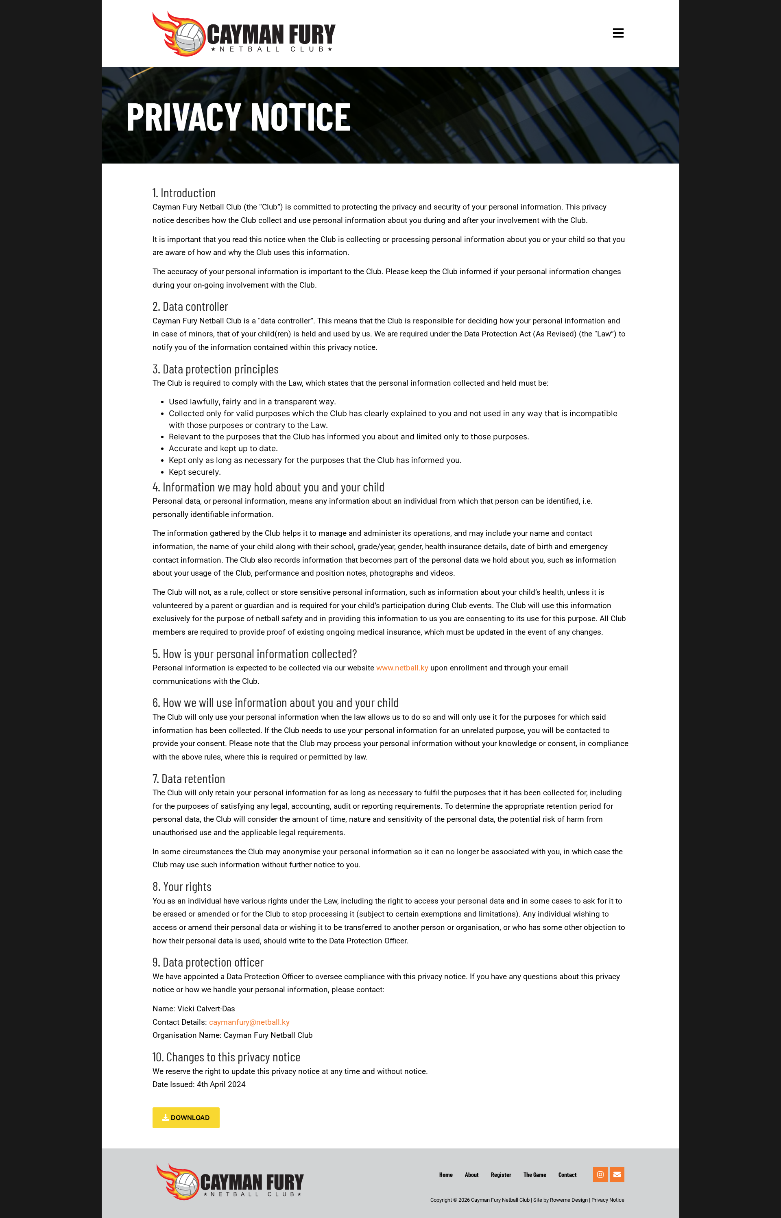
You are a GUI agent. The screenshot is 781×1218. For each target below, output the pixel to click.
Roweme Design (569, 1200)
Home (446, 1174)
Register (501, 1174)
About (472, 1174)
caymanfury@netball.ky (249, 1022)
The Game (535, 1174)
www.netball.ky (402, 667)
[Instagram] (600, 1174)
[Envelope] (617, 1174)
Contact (567, 1174)
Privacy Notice (607, 1200)
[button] (618, 33)
